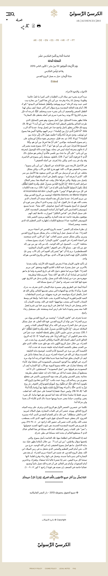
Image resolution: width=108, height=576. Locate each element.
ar (78, 20)
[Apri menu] (8, 14)
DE (40, 40)
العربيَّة (16, 21)
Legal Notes (64, 569)
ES (52, 40)
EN (46, 40)
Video (54, 81)
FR (57, 40)
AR (34, 40)
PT (73, 40)
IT (68, 40)
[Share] (14, 28)
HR (63, 40)
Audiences (88, 20)
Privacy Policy (36, 569)
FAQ (74, 569)
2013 (98, 20)
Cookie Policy (51, 569)
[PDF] (33, 25)
